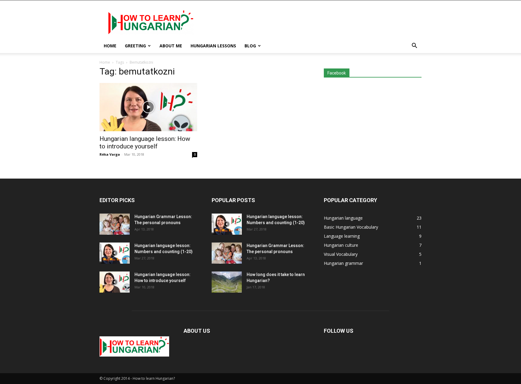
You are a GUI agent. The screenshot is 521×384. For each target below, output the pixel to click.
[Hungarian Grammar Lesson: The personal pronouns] (114, 224)
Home (110, 46)
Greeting (135, 46)
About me (170, 46)
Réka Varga (109, 154)
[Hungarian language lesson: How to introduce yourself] (148, 107)
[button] (414, 46)
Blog (250, 46)
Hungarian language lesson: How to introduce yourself (144, 142)
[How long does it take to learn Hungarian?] (227, 282)
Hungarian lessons (213, 46)
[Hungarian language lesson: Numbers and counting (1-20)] (114, 253)
